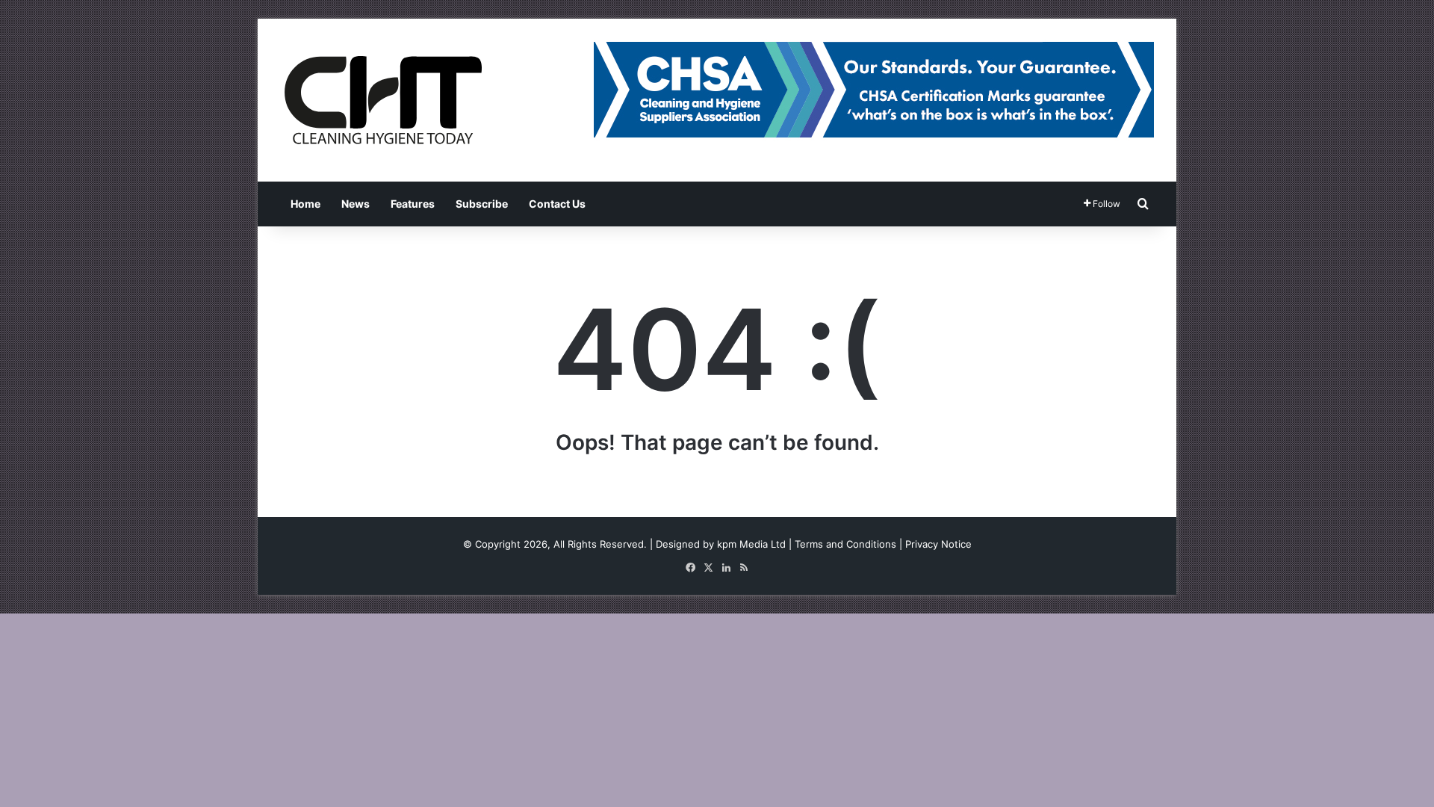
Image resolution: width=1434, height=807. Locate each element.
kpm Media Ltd (751, 544)
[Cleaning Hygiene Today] (382, 100)
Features (413, 203)
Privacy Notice (938, 544)
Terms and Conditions (845, 544)
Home (305, 203)
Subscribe (482, 203)
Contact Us (557, 203)
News (355, 203)
